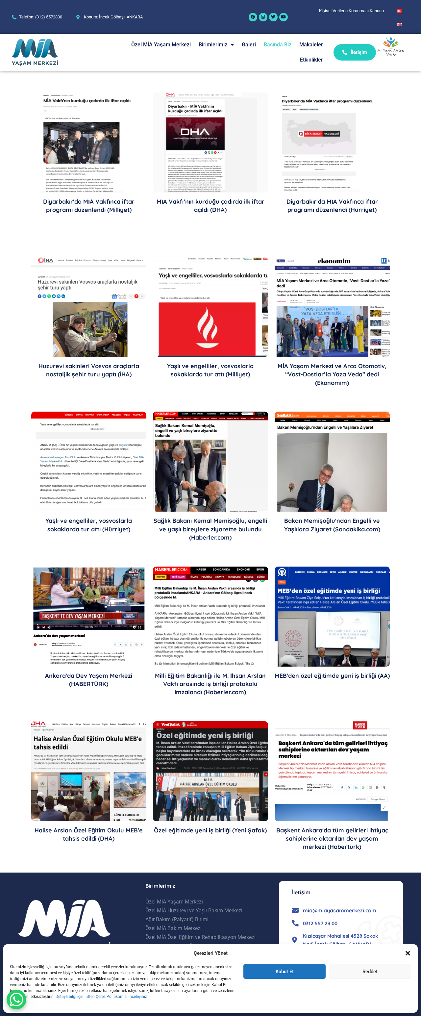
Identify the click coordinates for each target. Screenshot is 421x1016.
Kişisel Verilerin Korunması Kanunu (351, 10)
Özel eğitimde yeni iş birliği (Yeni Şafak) (210, 830)
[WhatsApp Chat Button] (16, 999)
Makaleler (311, 44)
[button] (408, 953)
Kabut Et (285, 972)
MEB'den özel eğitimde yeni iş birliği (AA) (332, 675)
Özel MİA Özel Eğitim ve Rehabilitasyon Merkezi (200, 937)
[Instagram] (263, 17)
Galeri (249, 44)
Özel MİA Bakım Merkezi (173, 928)
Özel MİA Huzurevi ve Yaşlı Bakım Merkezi (193, 910)
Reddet (370, 972)
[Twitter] (273, 17)
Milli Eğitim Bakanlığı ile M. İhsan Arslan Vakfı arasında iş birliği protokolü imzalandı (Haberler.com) (210, 684)
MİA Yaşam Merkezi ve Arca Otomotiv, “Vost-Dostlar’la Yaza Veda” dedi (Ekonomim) (332, 374)
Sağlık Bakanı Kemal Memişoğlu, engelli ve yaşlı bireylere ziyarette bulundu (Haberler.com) (210, 529)
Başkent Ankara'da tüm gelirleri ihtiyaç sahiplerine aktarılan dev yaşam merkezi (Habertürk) (332, 838)
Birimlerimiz (213, 44)
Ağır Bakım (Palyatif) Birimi (177, 919)
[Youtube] (283, 17)
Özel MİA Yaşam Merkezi (161, 44)
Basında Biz (277, 44)
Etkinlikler (311, 60)
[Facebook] (253, 17)
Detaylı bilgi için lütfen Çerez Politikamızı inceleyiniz (101, 996)
